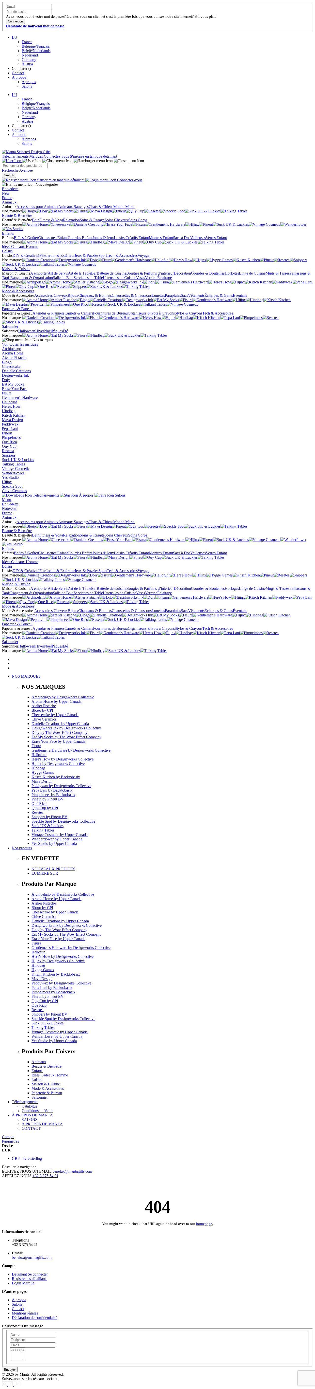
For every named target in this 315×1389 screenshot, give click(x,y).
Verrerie (151, 278)
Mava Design (12, 420)
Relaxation (71, 220)
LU (14, 37)
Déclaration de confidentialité (34, 1317)
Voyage (143, 255)
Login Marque (23, 1283)
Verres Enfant (216, 238)
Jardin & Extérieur (60, 255)
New (6, 193)
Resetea (8, 451)
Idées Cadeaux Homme (20, 246)
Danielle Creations (16, 371)
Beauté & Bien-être (17, 215)
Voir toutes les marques (20, 344)
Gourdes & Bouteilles (208, 273)
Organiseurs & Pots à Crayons (151, 313)
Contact (18, 73)
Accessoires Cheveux (51, 295)
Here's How (11, 406)
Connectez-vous (57, 156)
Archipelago (11, 349)
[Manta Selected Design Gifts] (26, 152)
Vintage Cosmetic (16, 468)
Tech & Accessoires (122, 255)
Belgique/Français (36, 46)
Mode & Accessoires (18, 291)
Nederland (30, 55)
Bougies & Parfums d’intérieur (150, 273)
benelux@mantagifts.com (72, 1171)
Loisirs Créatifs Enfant (131, 238)
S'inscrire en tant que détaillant (93, 156)
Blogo (7, 362)
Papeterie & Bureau (17, 309)
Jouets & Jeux (103, 238)
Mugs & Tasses (277, 273)
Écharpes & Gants (219, 295)
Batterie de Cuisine (111, 273)
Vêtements (196, 295)
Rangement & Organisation (31, 278)
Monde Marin (124, 206)
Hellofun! (9, 402)
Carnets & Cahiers (78, 313)
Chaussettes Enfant (53, 238)
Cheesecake (11, 366)
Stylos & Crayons (188, 313)
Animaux (9, 202)
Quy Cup (9, 446)
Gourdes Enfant (80, 238)
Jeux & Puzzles (86, 255)
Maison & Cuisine (16, 269)
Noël (48, 331)
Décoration (182, 273)
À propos (86, 495)
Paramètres (10, 1141)
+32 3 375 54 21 (45, 1176)
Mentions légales (25, 1313)
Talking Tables (13, 464)
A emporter (39, 273)
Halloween (26, 331)
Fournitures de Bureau (110, 313)
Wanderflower (13, 473)
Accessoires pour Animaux (37, 206)
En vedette (10, 189)
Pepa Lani (10, 428)
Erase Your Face (14, 389)
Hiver (39, 331)
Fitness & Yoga (51, 220)
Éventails (240, 295)
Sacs (184, 295)
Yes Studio (10, 477)
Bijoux (73, 295)
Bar (94, 273)
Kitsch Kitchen (13, 415)
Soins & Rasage (92, 220)
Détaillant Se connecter (30, 1274)
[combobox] (24, 165)
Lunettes (158, 295)
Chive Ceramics (14, 491)
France (27, 42)
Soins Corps (137, 220)
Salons (27, 86)
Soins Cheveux (116, 220)
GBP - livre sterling (27, 1158)
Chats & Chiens (101, 206)
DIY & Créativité (26, 255)
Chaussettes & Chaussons (132, 295)
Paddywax (10, 424)
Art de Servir (58, 273)
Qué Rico (9, 442)
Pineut (7, 433)
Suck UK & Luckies (18, 460)
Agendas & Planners (48, 313)
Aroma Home (12, 353)
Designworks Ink (15, 375)
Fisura (7, 393)
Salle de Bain (63, 278)
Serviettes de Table (88, 278)
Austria (27, 64)
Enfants (8, 233)
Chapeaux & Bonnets (95, 295)
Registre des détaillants (29, 1279)
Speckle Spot (12, 486)
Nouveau (9, 508)
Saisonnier (10, 326)
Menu (6, 500)
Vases (140, 278)
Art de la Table (79, 273)
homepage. (204, 1224)
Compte (8, 1137)
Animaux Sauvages (73, 206)
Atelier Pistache (14, 357)
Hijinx (7, 482)
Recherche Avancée (17, 170)
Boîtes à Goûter (26, 238)
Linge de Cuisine (252, 273)
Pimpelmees (11, 437)
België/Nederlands (36, 51)
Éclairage (164, 278)
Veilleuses (198, 238)
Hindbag (9, 411)
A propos (19, 77)
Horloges (232, 273)
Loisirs (7, 251)
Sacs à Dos (181, 238)
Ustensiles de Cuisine (119, 278)
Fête (42, 255)
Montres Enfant (161, 238)
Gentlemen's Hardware (20, 397)
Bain (35, 220)
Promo (7, 198)
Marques (36, 156)
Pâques (57, 331)
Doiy (6, 380)
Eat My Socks (13, 384)
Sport (102, 255)
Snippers (9, 455)
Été (65, 331)
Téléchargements (15, 156)
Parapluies (173, 295)
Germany (29, 59)
